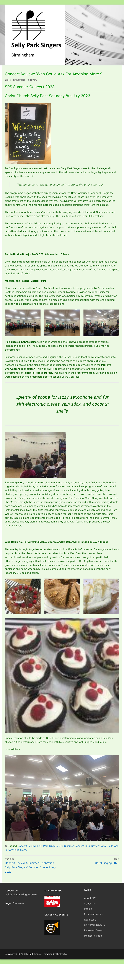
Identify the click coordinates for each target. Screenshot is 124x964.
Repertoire (90, 919)
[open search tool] (112, 34)
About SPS (90, 898)
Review (33, 80)
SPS (9, 80)
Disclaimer (19, 903)
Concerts (89, 903)
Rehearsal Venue (93, 914)
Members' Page (93, 935)
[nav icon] (117, 35)
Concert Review (27, 845)
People (88, 908)
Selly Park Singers (47, 845)
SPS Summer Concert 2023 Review (79, 845)
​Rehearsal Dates (93, 930)
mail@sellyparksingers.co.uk (21, 894)
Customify (61, 954)
